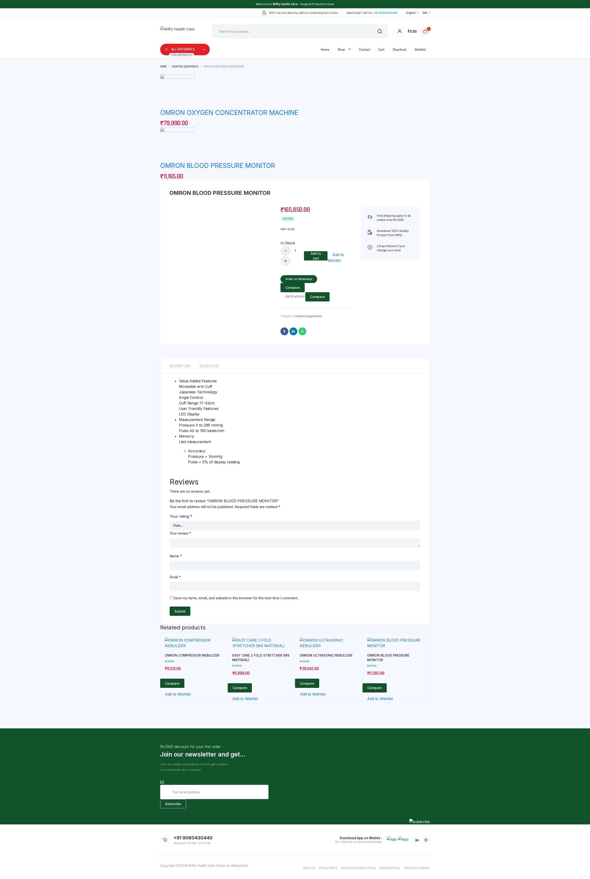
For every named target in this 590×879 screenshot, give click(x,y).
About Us (309, 868)
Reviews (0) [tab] (209, 366)
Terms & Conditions (417, 868)
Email (175, 577)
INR (424, 13)
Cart (381, 49)
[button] (339, 257)
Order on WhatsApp (298, 279)
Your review (180, 533)
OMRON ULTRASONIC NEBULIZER (326, 655)
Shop (341, 49)
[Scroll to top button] (579, 868)
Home (325, 49)
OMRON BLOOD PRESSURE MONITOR (217, 165)
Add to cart (316, 255)
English (411, 13)
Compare (292, 287)
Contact (364, 49)
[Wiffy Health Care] (179, 31)
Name (176, 556)
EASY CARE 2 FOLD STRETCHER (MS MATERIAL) (260, 657)
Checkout (399, 49)
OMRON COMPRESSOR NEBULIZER (192, 655)
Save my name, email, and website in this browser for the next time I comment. (236, 598)
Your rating (181, 516)
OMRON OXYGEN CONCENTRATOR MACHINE (229, 113)
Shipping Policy (389, 868)
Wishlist (420, 49)
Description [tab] (180, 366)
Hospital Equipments (185, 66)
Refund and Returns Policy (358, 868)
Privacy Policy (328, 868)
